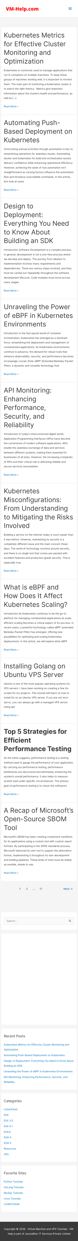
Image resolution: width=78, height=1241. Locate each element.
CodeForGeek (12, 1204)
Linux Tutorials (12, 1198)
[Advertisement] (39, 979)
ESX (6, 1114)
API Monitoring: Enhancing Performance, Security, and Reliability (28, 407)
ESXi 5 (7, 1143)
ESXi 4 (7, 1137)
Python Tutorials (13, 1181)
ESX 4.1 (8, 1126)
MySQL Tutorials (13, 1192)
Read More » (11, 107)
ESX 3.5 (8, 1120)
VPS (6, 1154)
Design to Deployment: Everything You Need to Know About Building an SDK (36, 223)
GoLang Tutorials (14, 1187)
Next (68, 888)
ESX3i (7, 1131)
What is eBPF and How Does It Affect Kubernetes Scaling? (35, 595)
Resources (10, 1148)
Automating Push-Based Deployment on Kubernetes (34, 1055)
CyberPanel (10, 1109)
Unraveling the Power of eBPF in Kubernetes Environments (38, 1071)
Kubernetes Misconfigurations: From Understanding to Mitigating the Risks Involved (38, 508)
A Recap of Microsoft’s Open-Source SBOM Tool (38, 819)
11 (41, 888)
